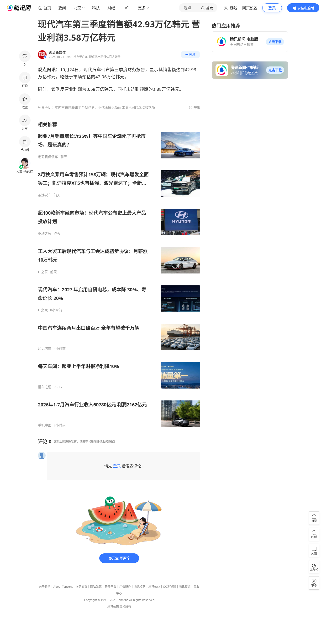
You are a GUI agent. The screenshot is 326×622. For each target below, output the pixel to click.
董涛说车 (44, 195)
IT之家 (43, 271)
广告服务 (125, 587)
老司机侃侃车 (48, 156)
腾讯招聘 (139, 587)
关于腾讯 (44, 587)
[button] (275, 41)
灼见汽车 (44, 348)
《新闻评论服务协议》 (102, 442)
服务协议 (81, 587)
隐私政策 (96, 587)
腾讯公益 (154, 587)
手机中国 (44, 425)
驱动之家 (44, 233)
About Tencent (63, 587)
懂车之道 (44, 387)
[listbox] (119, 274)
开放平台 (110, 587)
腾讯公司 (113, 607)
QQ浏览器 (169, 587)
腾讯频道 (184, 587)
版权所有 (125, 607)
